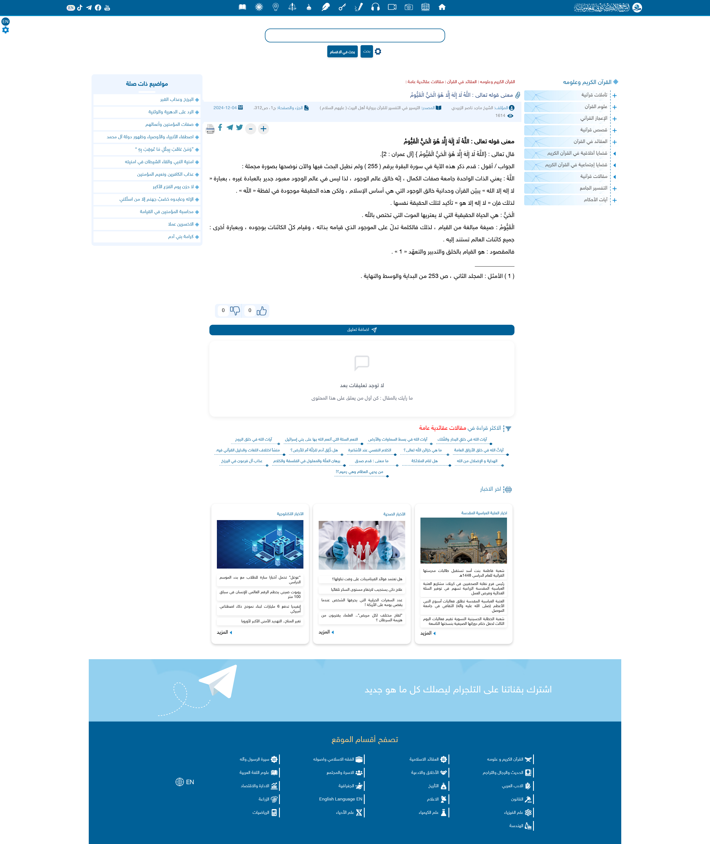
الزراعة (264, 799)
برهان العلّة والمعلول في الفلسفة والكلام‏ (306, 461)
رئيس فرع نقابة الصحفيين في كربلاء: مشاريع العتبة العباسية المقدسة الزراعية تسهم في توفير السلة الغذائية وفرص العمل (463, 589)
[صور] (409, 8)
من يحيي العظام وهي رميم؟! (359, 472)
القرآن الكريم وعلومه (587, 82)
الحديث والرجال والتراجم (503, 773)
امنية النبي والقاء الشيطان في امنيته (159, 162)
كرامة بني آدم (181, 237)
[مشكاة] (309, 8)
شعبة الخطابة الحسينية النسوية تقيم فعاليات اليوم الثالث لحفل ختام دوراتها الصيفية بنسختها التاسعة (463, 621)
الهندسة (516, 826)
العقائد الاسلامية (424, 759)
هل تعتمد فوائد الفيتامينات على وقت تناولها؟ (367, 579)
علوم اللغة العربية (254, 773)
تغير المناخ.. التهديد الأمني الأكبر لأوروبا (271, 621)
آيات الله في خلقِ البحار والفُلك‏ (462, 439)
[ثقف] (259, 8)
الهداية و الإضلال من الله (477, 461)
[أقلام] (359, 8)
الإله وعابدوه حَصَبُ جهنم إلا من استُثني (157, 199)
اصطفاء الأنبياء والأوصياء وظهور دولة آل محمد (150, 137)
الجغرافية (346, 786)
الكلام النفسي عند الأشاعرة (369, 450)
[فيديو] (392, 8)
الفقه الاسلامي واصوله (333, 759)
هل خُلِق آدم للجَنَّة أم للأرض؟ (314, 450)
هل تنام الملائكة (425, 461)
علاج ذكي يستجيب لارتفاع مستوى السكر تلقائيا (366, 589)
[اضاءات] (276, 8)
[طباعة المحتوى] (210, 129)
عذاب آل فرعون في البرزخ (241, 461)
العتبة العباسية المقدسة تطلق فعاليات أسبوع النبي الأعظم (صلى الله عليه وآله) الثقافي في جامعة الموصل (463, 606)
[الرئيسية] (442, 8)
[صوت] (375, 8)
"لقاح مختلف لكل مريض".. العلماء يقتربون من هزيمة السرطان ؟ (361, 618)
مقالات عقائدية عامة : (424, 82)
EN (5, 22)
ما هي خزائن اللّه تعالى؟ (423, 450)
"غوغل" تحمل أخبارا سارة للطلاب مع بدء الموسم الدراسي (260, 580)
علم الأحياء (345, 812)
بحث (366, 51)
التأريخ (433, 786)
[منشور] (292, 8)
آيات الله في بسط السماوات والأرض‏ (397, 439)
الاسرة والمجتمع (340, 773)
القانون (517, 799)
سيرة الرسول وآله (254, 759)
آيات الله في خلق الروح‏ (253, 439)
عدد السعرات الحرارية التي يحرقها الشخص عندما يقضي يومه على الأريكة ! (361, 602)
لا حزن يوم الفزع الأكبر (173, 187)
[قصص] (242, 8)
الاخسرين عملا (181, 224)
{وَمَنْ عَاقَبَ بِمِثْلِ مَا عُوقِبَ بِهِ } (164, 149)
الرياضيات (261, 812)
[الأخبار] (425, 8)
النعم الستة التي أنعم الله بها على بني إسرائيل (321, 439)
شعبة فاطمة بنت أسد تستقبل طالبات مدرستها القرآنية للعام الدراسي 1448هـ (463, 573)
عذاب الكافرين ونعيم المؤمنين (165, 174)
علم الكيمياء (429, 812)
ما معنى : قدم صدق (372, 461)
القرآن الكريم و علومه (505, 759)
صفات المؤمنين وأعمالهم (170, 124)
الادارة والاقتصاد (255, 786)
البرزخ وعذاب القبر (177, 100)
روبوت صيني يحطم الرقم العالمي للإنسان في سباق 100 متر (260, 594)
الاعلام (433, 799)
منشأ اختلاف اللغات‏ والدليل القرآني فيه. (248, 450)
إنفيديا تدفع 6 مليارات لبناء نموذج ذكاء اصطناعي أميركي (260, 609)
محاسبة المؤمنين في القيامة (167, 212)
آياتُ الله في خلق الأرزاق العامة (478, 450)
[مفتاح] (342, 8)
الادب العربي (512, 786)
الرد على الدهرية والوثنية (171, 112)
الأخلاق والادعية (425, 773)
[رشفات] (325, 8)
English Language (337, 799)
